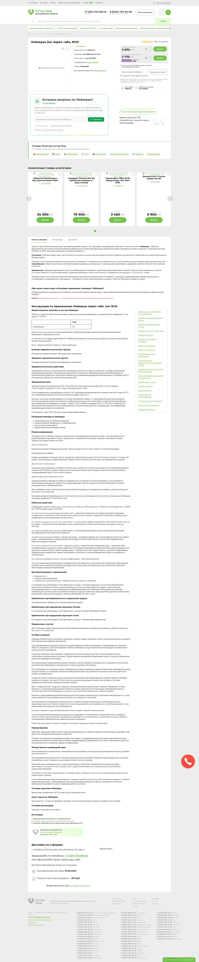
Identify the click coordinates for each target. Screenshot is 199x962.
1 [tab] (95, 231)
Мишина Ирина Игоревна (50, 832)
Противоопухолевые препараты (57, 34)
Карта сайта (32, 922)
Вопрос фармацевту (139, 901)
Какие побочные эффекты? (61, 126)
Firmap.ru (139, 154)
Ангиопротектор (88, 28)
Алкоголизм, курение (67, 28)
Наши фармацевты (139, 904)
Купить (160, 49)
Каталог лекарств (118, 901)
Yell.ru (57, 154)
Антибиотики (106, 28)
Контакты (155, 904)
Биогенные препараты (126, 28)
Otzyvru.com (100, 154)
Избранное (116, 904)
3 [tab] (101, 231)
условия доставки (80, 885)
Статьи (134, 899)
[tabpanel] (45, 199)
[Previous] (29, 198)
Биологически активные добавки (156, 28)
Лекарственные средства (41, 28)
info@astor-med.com (42, 917)
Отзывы (135, 906)
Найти (163, 21)
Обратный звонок (145, 12)
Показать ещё (153, 154)
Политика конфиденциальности (40, 919)
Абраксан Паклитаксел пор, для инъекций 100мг (45, 179)
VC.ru (86, 154)
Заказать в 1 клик (157, 72)
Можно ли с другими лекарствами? (49, 130)
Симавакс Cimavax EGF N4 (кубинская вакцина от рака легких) (81, 180)
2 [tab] (98, 231)
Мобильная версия (37, 925)
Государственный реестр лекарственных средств (54, 821)
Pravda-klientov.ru (120, 154)
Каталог (37, 34)
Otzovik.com (72, 154)
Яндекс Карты (42, 154)
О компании (116, 899)
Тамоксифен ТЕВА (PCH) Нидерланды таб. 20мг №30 (117, 180)
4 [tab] (104, 231)
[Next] (170, 198)
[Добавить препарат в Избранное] (67, 49)
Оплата (53, 3)
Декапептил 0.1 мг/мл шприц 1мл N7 (154, 177)
